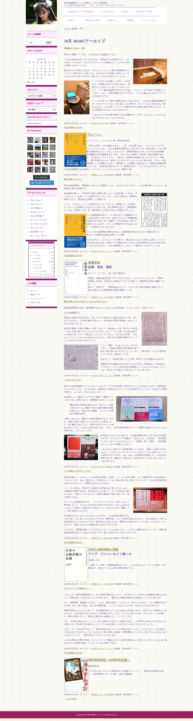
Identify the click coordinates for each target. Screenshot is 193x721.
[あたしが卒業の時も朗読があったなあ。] (53, 147)
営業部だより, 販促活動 (101, 538)
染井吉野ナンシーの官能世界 (41, 12)
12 (49, 69)
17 (41, 72)
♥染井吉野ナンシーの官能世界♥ (81, 12)
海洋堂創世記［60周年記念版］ (109, 660)
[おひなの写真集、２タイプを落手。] (53, 162)
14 (29, 72)
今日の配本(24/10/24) (73, 653)
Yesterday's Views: (36, 212)
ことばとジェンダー (73, 380)
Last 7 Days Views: (37, 220)
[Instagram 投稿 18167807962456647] (30, 140)
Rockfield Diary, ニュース (102, 251)
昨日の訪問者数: (36, 216)
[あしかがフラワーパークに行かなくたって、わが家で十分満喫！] (30, 147)
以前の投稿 (70, 699)
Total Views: (34, 228)
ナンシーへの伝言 (148, 20)
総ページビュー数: (37, 236)
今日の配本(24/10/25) (73, 542)
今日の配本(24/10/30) (73, 128)
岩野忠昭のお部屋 (92, 20)
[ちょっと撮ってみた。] (45, 155)
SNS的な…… (73, 20)
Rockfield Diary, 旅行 (100, 123)
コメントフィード (37, 299)
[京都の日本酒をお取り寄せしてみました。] (53, 140)
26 (49, 75)
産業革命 (94, 262)
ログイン (33, 291)
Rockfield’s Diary (107, 12)
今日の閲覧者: (35, 208)
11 (45, 69)
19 (49, 72)
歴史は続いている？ (73, 179)
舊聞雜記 (130, 20)
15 (33, 72)
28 (29, 78)
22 (33, 75)
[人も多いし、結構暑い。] (38, 147)
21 (29, 75)
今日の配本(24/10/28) (73, 256)
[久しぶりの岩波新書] (30, 162)
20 (53, 72)
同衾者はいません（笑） (75, 48)
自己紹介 (125, 12)
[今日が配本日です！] (45, 140)
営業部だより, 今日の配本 (102, 175)
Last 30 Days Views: (37, 224)
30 (37, 78)
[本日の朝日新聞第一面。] (38, 140)
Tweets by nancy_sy (34, 123)
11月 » (33, 82)
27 (53, 75)
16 (37, 72)
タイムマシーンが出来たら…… (78, 588)
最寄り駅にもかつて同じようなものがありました (86, 302)
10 (41, 69)
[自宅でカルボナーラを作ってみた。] (30, 155)
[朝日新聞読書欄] (53, 155)
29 (33, 78)
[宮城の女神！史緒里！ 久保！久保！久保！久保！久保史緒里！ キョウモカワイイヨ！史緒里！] (38, 155)
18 (45, 72)
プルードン (94, 134)
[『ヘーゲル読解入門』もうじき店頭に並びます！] (45, 170)
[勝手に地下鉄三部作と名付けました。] (38, 170)
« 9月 (28, 82)
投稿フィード (35, 295)
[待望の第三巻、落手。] (45, 147)
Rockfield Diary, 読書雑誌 (102, 467)
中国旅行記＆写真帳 (144, 12)
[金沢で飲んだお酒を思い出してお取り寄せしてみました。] (30, 170)
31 (41, 78)
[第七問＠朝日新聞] (53, 170)
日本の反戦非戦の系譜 (103, 549)
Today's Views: (35, 204)
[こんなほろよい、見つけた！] (45, 162)
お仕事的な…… (113, 20)
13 (53, 69)
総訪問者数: (34, 232)
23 (37, 75)
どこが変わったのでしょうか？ (78, 471)
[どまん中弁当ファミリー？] (38, 162)
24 (41, 75)
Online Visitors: (35, 200)
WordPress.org (35, 303)
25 (45, 75)
